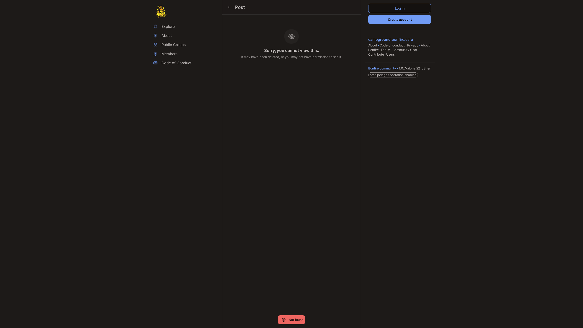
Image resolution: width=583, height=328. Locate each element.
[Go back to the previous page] (228, 7)
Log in (400, 8)
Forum (385, 50)
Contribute (376, 54)
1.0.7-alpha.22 (410, 68)
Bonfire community (382, 68)
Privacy (413, 45)
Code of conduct (393, 45)
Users (390, 54)
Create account (400, 19)
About (373, 45)
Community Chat (404, 50)
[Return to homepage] (161, 11)
